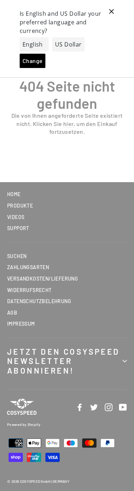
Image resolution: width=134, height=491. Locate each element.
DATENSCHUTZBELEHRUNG (39, 301)
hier (68, 123)
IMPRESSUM (21, 324)
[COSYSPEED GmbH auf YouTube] (123, 407)
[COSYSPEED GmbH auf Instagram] (109, 407)
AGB (12, 313)
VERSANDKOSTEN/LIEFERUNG (42, 279)
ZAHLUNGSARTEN (28, 267)
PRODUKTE (20, 206)
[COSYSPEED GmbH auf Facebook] (80, 407)
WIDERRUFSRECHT (29, 290)
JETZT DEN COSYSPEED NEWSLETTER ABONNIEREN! (63, 361)
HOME (14, 194)
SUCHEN (16, 256)
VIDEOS (15, 217)
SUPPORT (18, 228)
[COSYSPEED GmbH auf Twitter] (94, 407)
